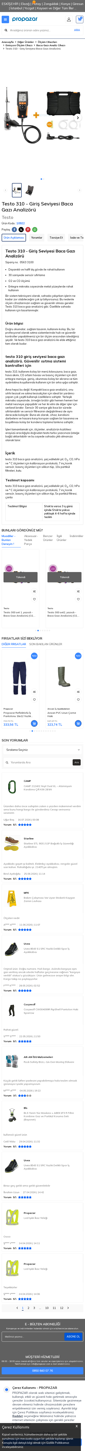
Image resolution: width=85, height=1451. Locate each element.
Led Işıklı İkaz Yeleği (35, 1217)
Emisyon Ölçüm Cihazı (19, 45)
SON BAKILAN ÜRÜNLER (45, 644)
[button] (41, 179)
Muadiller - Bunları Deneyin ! (8, 540)
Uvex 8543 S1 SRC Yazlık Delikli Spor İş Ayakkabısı (47, 950)
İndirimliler (76, 536)
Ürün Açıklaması (14, 237)
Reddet (17, 1416)
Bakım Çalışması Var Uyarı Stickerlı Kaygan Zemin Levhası (49, 899)
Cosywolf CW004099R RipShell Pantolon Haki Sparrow (51, 1011)
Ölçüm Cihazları (47, 41)
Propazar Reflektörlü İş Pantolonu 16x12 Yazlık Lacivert (17, 714)
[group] (42, 115)
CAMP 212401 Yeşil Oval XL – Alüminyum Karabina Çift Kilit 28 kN (48, 788)
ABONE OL (73, 1336)
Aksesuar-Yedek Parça (31, 540)
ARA (77, 30)
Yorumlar (36, 237)
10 (46, 1308)
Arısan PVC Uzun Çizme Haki (61, 714)
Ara (76, 762)
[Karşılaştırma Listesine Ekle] (34, 591)
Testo (7, 217)
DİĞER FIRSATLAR (14, 644)
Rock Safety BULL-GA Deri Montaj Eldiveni (49, 1062)
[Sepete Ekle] (34, 723)
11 (54, 1308)
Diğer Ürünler (26, 41)
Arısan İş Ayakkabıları (58, 708)
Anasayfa (8, 41)
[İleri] (68, 1308)
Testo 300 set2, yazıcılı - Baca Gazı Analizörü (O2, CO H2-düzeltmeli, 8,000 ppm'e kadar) (62, 614)
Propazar (8, 708)
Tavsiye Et (56, 237)
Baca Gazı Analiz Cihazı (50, 45)
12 (61, 1308)
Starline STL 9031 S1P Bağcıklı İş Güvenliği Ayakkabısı (49, 845)
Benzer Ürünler (48, 538)
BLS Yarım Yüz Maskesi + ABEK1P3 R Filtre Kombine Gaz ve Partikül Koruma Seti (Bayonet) (49, 1116)
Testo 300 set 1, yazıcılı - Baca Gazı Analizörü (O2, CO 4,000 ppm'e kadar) (19, 614)
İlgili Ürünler (61, 538)
